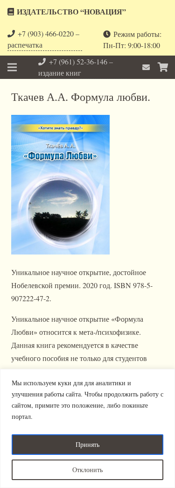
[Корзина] (163, 67)
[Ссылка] (147, 67)
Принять (87, 444)
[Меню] (12, 67)
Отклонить (87, 469)
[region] (87, 428)
